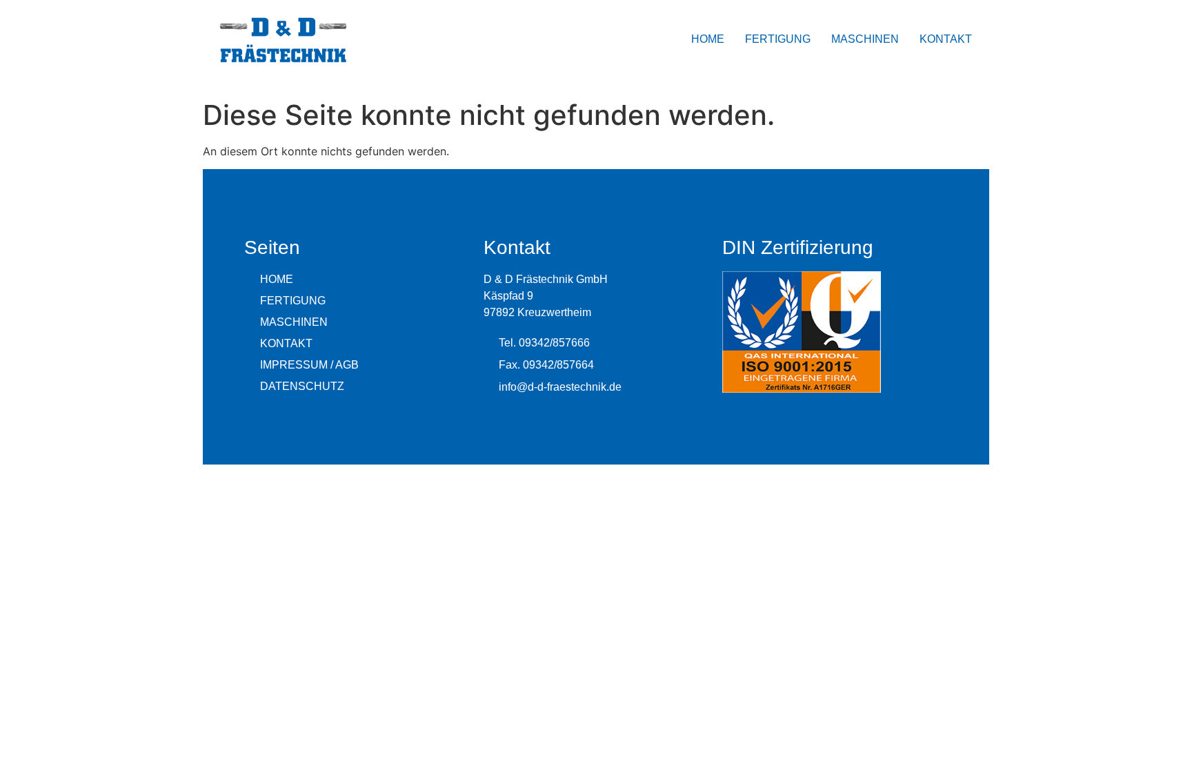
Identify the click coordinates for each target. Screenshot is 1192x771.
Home (707, 39)
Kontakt (946, 39)
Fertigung (778, 39)
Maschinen (865, 39)
